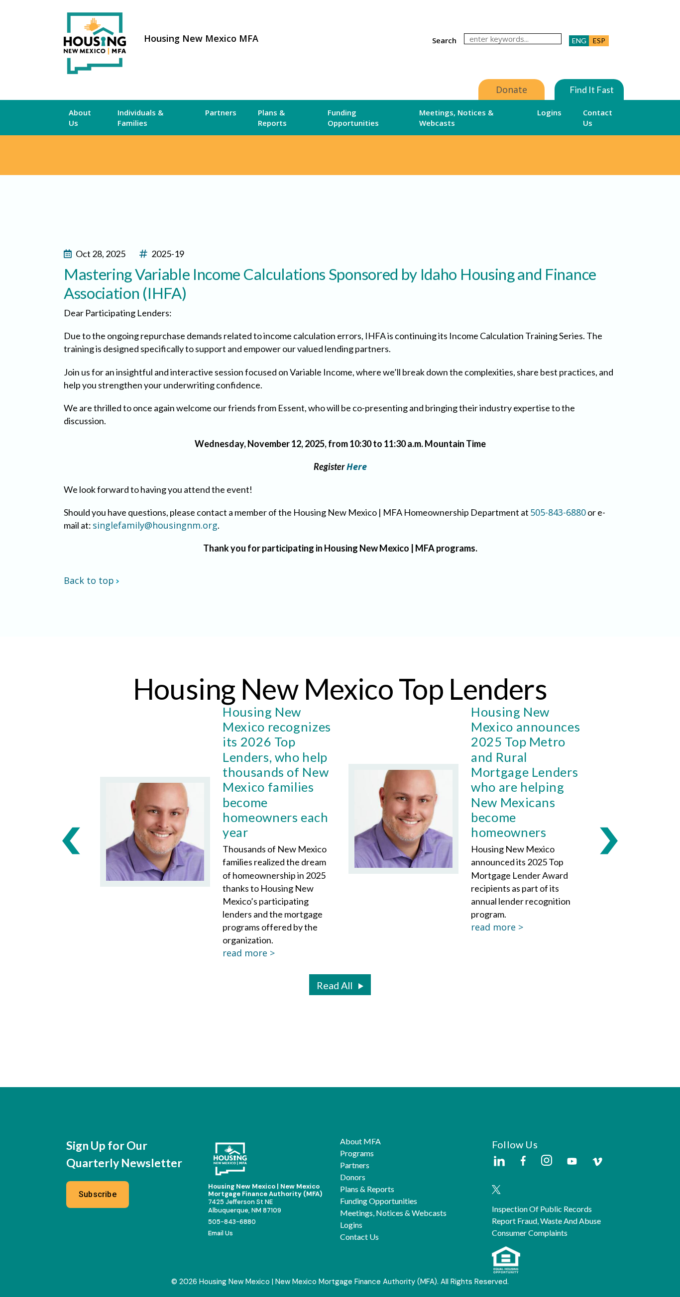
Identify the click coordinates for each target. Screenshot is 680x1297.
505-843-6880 (558, 512)
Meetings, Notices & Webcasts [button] (456, 117)
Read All (334, 985)
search (444, 40)
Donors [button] (352, 1177)
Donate (511, 89)
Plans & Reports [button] (272, 117)
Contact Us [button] (597, 117)
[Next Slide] (609, 840)
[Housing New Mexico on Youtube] (572, 1162)
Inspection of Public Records (542, 1208)
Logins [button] (549, 112)
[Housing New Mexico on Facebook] (523, 1161)
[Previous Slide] (71, 840)
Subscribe (97, 1194)
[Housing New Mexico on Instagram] (546, 1161)
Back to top (89, 580)
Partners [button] (220, 112)
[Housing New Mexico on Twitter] (496, 1190)
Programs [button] (357, 1153)
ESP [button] (599, 40)
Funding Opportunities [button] (353, 117)
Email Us (220, 1233)
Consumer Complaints (529, 1232)
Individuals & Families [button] (140, 117)
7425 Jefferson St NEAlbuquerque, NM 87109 (244, 1206)
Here (356, 466)
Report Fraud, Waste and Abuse (546, 1220)
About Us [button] (80, 117)
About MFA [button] (360, 1141)
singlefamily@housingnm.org (155, 525)
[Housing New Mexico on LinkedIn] (499, 1161)
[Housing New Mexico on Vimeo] (597, 1161)
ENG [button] (579, 40)
